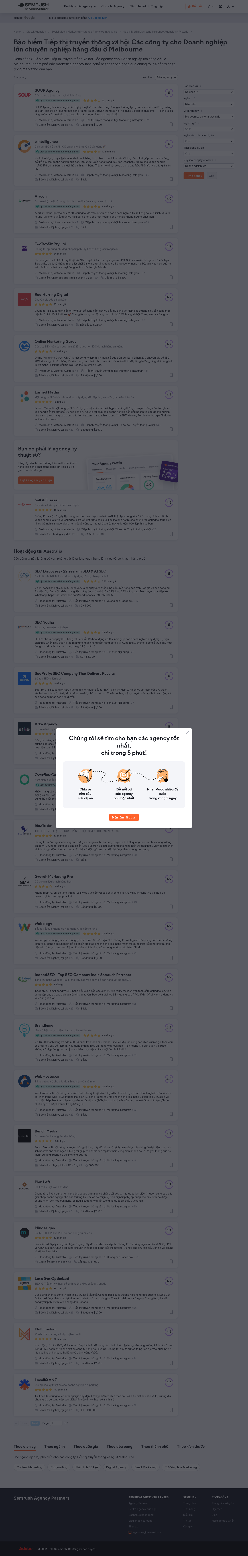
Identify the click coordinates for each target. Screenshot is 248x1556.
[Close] (187, 732)
